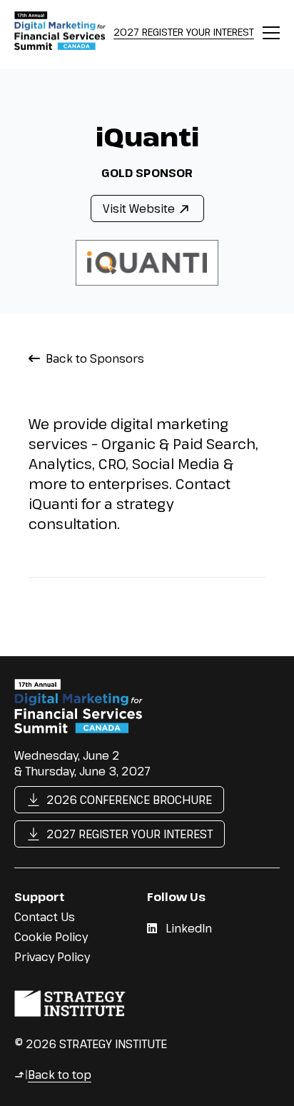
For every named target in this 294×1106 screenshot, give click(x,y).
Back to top (52, 1074)
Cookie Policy (51, 937)
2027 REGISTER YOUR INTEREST (183, 32)
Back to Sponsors (95, 358)
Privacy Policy (52, 957)
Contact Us (44, 917)
